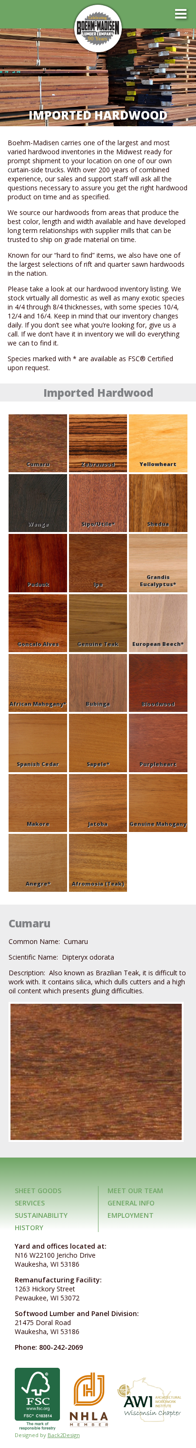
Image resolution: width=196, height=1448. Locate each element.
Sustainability (41, 1215)
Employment (131, 1215)
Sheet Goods (38, 1190)
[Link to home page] (98, 28)
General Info (131, 1202)
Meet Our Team (135, 1190)
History (29, 1227)
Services (30, 1202)
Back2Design (64, 1435)
